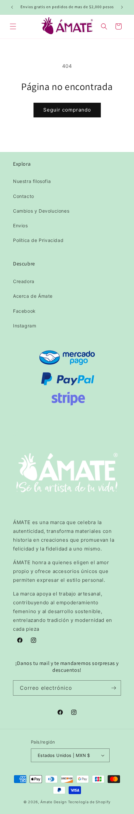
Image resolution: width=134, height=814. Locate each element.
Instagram (24, 325)
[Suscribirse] (113, 688)
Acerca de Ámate (33, 296)
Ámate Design (53, 802)
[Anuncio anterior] (12, 7)
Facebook (24, 311)
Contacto (23, 196)
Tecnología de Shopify (89, 802)
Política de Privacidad (38, 240)
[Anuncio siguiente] (122, 7)
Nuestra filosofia (32, 181)
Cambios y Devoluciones (41, 211)
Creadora (23, 281)
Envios (20, 225)
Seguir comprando (67, 110)
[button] (13, 26)
